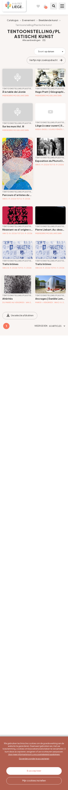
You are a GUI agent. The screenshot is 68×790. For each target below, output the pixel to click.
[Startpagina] (14, 6)
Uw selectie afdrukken (22, 315)
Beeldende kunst (48, 20)
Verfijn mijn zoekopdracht (43, 59)
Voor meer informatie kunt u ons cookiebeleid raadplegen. (34, 754)
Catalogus (13, 20)
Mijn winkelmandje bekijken (45, 6)
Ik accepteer (34, 770)
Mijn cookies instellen (34, 780)
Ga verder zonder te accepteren (34, 758)
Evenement (28, 20)
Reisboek (38, 6)
